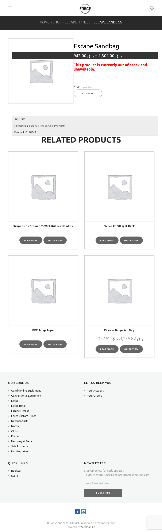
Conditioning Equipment (26, 390)
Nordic (15, 426)
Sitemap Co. (88, 526)
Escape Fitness (77, 22)
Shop (57, 22)
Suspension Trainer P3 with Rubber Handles (43, 226)
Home (45, 22)
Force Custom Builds (23, 415)
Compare (88, 93)
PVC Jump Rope (43, 330)
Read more (31, 240)
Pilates (15, 436)
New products (19, 420)
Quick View (55, 240)
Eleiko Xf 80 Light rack (119, 226)
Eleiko (15, 400)
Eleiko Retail (18, 405)
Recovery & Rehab (22, 441)
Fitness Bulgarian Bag (119, 330)
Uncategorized (20, 451)
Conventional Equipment (26, 395)
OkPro (15, 431)
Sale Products (56, 125)
